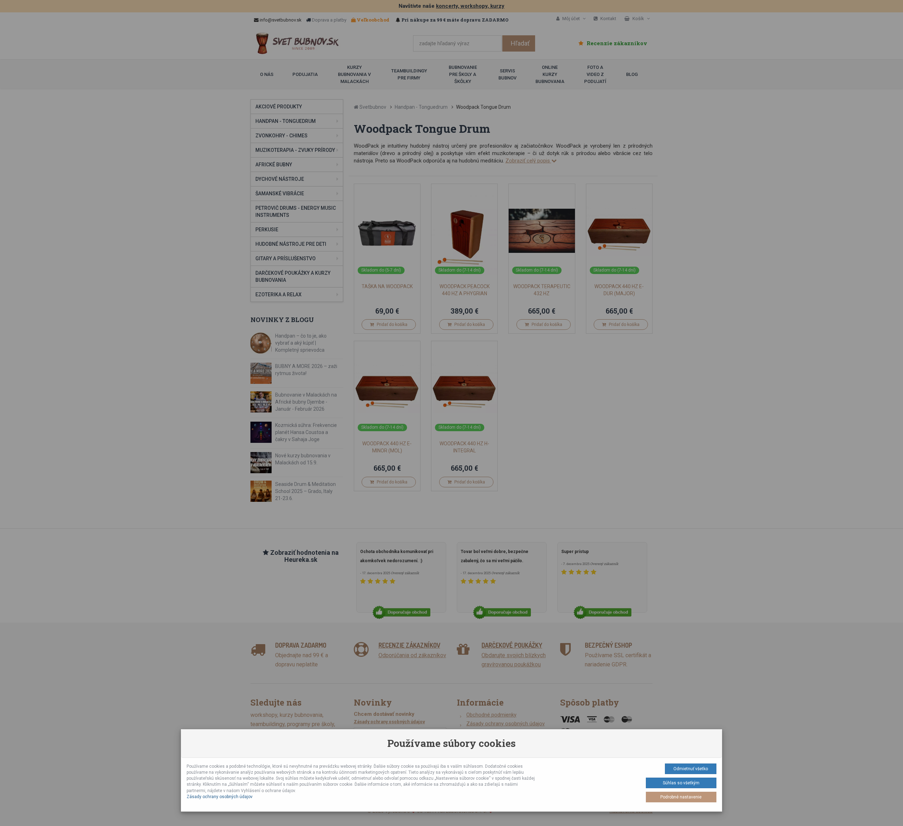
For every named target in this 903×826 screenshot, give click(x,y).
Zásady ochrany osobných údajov (220, 796)
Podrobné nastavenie (681, 797)
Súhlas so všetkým (681, 782)
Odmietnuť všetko (690, 768)
